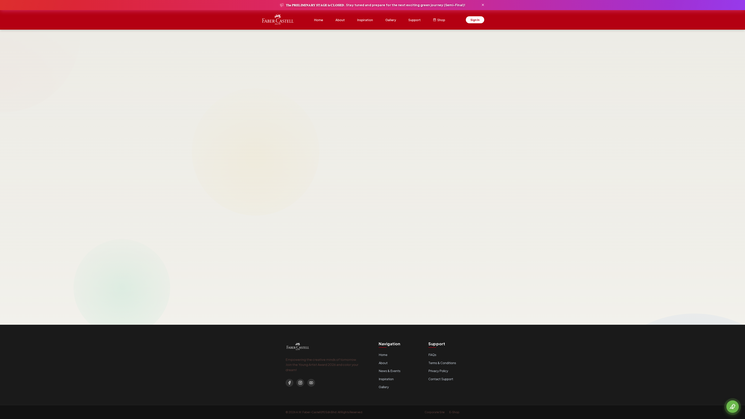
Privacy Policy (438, 371)
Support (414, 20)
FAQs (432, 355)
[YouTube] (311, 383)
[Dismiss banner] (483, 5)
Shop (441, 20)
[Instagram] (300, 383)
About (340, 20)
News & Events (389, 371)
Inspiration (365, 20)
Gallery (390, 20)
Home (318, 20)
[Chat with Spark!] (732, 406)
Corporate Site (435, 412)
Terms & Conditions (442, 363)
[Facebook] (289, 383)
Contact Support (440, 379)
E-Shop (454, 412)
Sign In (475, 20)
